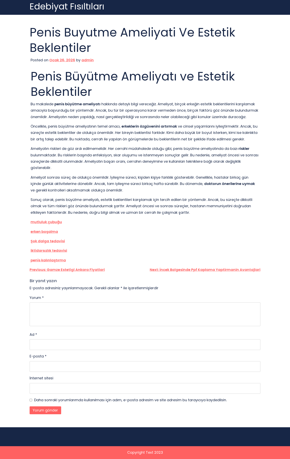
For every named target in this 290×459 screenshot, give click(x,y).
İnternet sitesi (41, 378)
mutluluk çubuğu (46, 221)
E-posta (38, 356)
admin (87, 60)
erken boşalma (44, 231)
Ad (33, 334)
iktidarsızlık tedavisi (49, 250)
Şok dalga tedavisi (48, 241)
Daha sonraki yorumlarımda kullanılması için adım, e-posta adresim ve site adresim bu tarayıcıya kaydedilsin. (130, 399)
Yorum (37, 297)
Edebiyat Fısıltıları (67, 6)
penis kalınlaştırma (48, 260)
